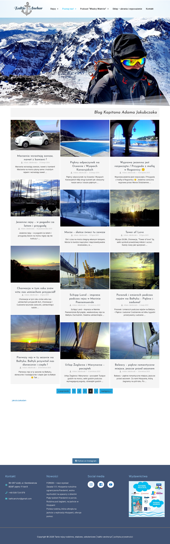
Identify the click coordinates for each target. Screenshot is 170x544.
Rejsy (53, 9)
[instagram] (92, 484)
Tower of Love (135, 232)
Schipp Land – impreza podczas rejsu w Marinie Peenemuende (85, 299)
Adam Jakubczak (30, 162)
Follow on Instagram (86, 461)
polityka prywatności (123, 536)
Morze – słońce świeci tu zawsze (84, 232)
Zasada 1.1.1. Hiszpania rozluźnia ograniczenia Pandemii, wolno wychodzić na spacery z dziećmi (61, 490)
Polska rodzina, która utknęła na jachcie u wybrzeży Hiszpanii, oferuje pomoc (63, 513)
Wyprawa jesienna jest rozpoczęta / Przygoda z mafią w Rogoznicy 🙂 (134, 166)
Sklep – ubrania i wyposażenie (127, 9)
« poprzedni (63, 391)
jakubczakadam (19, 400)
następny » (106, 391)
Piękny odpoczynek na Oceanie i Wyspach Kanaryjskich (84, 166)
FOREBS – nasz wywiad (57, 483)
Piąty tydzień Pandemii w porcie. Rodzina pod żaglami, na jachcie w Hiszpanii (62, 502)
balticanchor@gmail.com (20, 498)
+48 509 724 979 (17, 492)
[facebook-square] (102, 484)
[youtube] (111, 484)
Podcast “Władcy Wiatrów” (93, 9)
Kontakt (149, 9)
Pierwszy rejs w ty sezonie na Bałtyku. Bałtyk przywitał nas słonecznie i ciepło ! (35, 361)
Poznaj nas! (68, 9)
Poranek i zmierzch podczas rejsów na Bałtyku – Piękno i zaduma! (134, 299)
